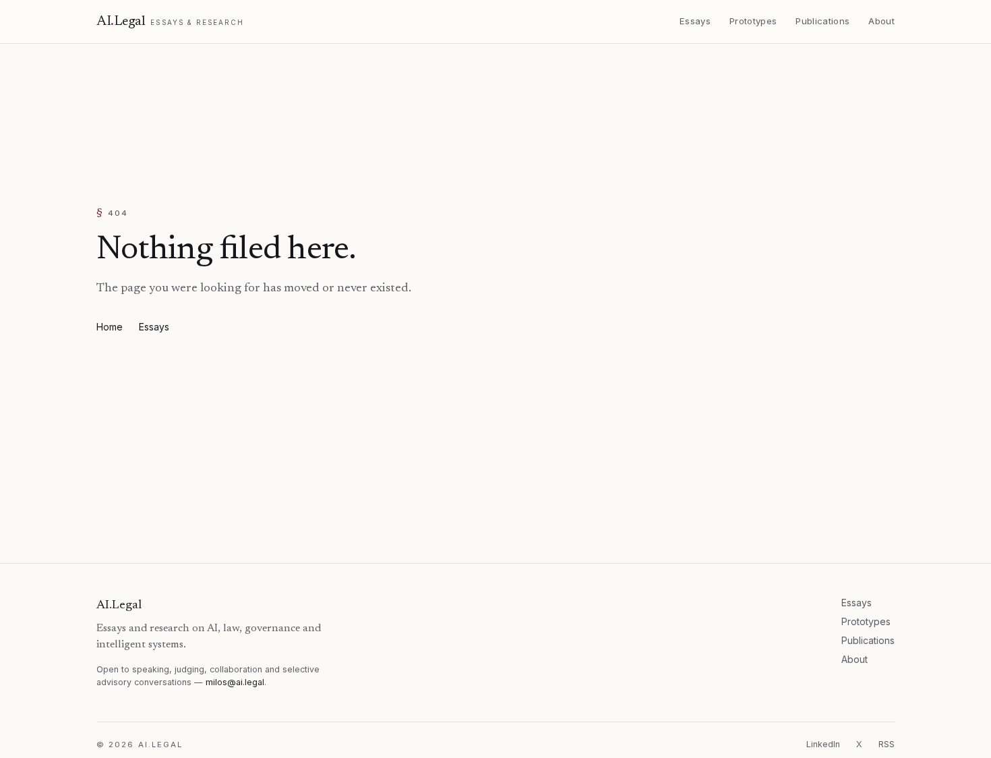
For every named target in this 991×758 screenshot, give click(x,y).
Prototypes (866, 621)
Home (109, 326)
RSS (886, 744)
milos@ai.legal (235, 682)
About (854, 659)
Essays (154, 326)
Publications (868, 640)
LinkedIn (823, 744)
